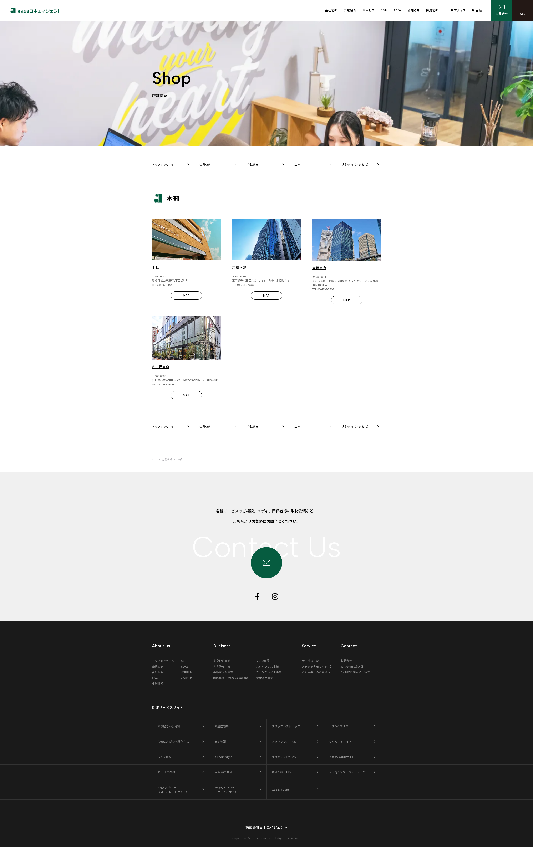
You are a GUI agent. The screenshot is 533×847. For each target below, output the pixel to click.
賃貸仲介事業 (221, 661)
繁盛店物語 (222, 726)
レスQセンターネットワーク (347, 772)
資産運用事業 (264, 678)
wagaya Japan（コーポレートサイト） (173, 789)
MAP (186, 295)
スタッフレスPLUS (284, 742)
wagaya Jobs (281, 789)
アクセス (460, 10)
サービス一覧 (310, 661)
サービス (369, 10)
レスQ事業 (263, 661)
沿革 (155, 678)
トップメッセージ (163, 661)
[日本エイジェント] (35, 10)
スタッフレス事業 (267, 666)
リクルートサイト (340, 742)
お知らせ (414, 10)
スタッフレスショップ (286, 726)
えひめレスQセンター (286, 757)
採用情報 (432, 10)
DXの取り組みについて (355, 672)
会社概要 (157, 672)
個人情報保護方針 (352, 666)
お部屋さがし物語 (168, 726)
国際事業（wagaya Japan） (231, 678)
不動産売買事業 (223, 672)
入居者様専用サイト (315, 666)
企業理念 (157, 666)
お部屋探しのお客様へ (316, 672)
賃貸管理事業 (221, 666)
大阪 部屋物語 (224, 772)
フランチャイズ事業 (269, 672)
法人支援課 (164, 757)
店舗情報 (157, 683)
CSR (384, 10)
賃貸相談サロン (282, 772)
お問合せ (502, 13)
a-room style (223, 757)
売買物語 (220, 742)
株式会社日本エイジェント (266, 827)
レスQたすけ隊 (338, 726)
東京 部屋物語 (166, 772)
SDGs (398, 10)
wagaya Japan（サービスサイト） (227, 789)
